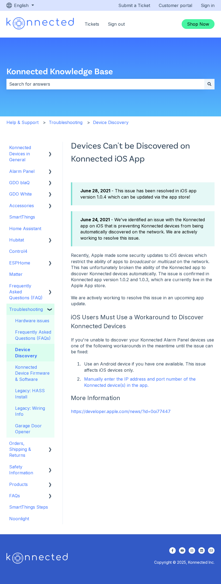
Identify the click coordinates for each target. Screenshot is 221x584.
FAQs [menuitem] (14, 495)
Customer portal (175, 5)
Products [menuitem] (18, 484)
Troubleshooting (65, 122)
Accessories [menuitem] (21, 205)
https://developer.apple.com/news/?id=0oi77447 (121, 411)
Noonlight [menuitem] (19, 518)
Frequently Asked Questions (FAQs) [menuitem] (33, 335)
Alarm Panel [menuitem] (21, 171)
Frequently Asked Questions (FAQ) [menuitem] (26, 292)
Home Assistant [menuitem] (25, 228)
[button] (50, 147)
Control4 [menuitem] (18, 251)
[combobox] (105, 84)
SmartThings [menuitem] (22, 217)
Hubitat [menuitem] (16, 240)
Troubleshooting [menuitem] (26, 309)
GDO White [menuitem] (20, 194)
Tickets (92, 24)
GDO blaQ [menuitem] (19, 182)
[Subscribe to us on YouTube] (182, 550)
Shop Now (198, 24)
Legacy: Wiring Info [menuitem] (30, 411)
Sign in (208, 5)
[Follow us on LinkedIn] (201, 550)
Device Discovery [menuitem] (26, 352)
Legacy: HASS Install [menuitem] (30, 393)
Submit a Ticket (134, 5)
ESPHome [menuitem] (19, 263)
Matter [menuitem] (16, 274)
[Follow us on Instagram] (192, 550)
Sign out (116, 24)
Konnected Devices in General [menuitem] (20, 153)
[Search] (209, 84)
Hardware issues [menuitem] (32, 320)
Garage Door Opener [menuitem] (28, 428)
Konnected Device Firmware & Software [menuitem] (32, 373)
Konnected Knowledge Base (59, 71)
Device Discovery (111, 122)
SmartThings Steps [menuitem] (28, 507)
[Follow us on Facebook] (172, 550)
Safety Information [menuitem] (21, 469)
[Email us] (211, 550)
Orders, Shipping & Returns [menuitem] (20, 449)
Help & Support (22, 122)
